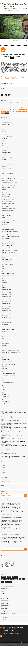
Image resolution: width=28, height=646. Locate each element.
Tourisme (4, 390)
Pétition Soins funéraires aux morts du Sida (10, 354)
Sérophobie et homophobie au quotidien (8, 596)
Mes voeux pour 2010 (6, 296)
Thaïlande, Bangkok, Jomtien (8, 382)
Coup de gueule (17, 76)
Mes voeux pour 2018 (6, 310)
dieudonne (22, 77)
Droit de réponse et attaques (8, 192)
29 (25, 111)
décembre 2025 (4, 477)
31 (6, 113)
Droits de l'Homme (6, 194)
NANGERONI (4, 435)
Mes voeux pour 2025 (6, 320)
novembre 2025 (4, 479)
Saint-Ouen (4, 368)
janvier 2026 (3, 475)
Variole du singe (5, 396)
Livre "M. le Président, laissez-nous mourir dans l (11, 231)
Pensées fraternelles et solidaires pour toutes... (11, 520)
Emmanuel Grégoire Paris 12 (8, 201)
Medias (3, 268)
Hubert (3, 213)
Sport (3, 380)
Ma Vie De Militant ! (13, 77)
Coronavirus (4, 166)
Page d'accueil (24, 40)
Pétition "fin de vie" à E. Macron (8, 347)
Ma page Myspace (4, 601)
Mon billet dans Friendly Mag (8, 329)
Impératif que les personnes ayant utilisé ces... (11, 528)
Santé (3, 369)
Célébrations (5, 148)
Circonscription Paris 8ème (7, 157)
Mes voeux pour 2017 (6, 308)
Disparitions (4, 189)
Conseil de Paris (5, 162)
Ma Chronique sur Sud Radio (8, 255)
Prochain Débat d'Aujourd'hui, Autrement (10, 364)
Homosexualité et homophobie (8, 212)
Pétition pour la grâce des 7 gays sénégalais (10, 350)
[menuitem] (17, 40)
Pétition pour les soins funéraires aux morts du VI (11, 352)
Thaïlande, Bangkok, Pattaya (8, 384)
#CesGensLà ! (5, 119)
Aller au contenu (4, 1)
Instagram (4, 217)
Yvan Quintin (4, 412)
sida (20, 579)
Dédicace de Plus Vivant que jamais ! (9, 182)
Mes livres (3, 593)
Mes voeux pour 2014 (6, 303)
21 (21, 109)
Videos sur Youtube (4, 605)
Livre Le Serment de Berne (7, 241)
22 (25, 109)
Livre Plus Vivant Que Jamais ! (8, 247)
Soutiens (4, 378)
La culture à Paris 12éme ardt (8, 220)
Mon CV (2, 591)
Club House (4, 159)
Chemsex (4, 150)
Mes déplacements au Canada (8, 273)
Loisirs (3, 248)
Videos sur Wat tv (4, 606)
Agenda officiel (4, 588)
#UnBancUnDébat (6, 124)
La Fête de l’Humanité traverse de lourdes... (11, 503)
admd (13, 576)
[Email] (9, 95)
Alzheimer (4, 131)
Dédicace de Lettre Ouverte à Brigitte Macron (11, 178)
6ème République (5, 126)
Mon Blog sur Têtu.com (5, 610)
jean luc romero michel (5, 579)
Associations (4, 138)
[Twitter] (6, 95)
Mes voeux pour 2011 (6, 298)
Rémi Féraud (5, 366)
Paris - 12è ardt (5, 338)
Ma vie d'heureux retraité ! (7, 259)
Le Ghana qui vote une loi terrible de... (17, 456)
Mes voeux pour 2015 (6, 305)
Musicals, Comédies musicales (8, 333)
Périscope (4, 345)
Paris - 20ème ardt (6, 340)
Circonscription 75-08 (6, 155)
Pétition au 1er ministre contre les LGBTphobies (11, 348)
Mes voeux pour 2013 (6, 301)
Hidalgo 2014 (5, 206)
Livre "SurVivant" (5, 238)
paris (9, 78)
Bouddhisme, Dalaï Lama (7, 147)
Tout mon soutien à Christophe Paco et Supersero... (12, 533)
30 (2, 113)
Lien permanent (5, 76)
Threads (4, 385)
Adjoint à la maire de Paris (7, 127)
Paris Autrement (5, 343)
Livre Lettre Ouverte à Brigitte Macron (9, 243)
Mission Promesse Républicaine (8, 327)
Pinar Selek (4, 355)
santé (23, 579)
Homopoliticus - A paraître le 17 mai (8, 613)
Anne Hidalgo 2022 (6, 134)
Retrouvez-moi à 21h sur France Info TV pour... (11, 541)
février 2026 (3, 474)
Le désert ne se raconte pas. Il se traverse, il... (11, 516)
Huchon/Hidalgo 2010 (6, 215)
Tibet (3, 387)
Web (3, 405)
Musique (4, 334)
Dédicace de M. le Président (7, 180)
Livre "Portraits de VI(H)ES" (7, 234)
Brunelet (3, 431)
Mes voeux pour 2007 (6, 290)
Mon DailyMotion (4, 600)
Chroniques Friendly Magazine (8, 154)
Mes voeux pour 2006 (6, 289)
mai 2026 (3, 469)
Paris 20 (4, 341)
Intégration (4, 219)
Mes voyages (5, 324)
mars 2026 (3, 472)
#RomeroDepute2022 (6, 122)
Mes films (4, 278)
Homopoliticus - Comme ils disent (9, 208)
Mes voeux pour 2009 (6, 294)
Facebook (4, 205)
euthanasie (3, 576)
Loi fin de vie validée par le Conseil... (15, 431)
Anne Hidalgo (5, 133)
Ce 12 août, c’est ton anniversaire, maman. (17, 423)
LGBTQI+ (8, 77)
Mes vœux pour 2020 (6, 326)
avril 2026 (3, 470)
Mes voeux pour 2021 (6, 313)
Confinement (5, 161)
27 (17, 111)
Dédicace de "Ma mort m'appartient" (9, 175)
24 (6, 111)
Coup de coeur (5, 169)
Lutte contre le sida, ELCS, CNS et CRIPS (10, 250)
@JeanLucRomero (4, 90)
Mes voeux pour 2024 (6, 319)
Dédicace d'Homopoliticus (7, 173)
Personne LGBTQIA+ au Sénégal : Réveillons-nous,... (13, 537)
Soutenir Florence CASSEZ (7, 376)
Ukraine (4, 394)
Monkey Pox (4, 331)
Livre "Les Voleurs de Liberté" (8, 229)
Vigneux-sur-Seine (6, 401)
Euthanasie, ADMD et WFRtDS (8, 203)
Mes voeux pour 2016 (6, 306)
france (2, 581)
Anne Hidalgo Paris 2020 (7, 136)
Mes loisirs (4, 284)
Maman (4, 266)
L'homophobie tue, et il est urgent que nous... (11, 507)
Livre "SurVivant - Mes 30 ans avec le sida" (10, 236)
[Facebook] (2, 95)
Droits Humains (5, 196)
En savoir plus (9, 644)
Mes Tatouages (5, 287)
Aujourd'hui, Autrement (7, 140)
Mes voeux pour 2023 (6, 317)
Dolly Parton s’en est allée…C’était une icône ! (11, 524)
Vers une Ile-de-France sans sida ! (9, 398)
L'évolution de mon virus (7, 254)
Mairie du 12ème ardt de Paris (8, 264)
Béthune (4, 143)
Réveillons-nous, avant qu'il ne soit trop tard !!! (12, 511)
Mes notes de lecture (6, 285)
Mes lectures (5, 280)
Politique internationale (7, 361)
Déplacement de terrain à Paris (8, 187)
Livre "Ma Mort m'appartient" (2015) (9, 233)
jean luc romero (8, 581)
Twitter (3, 392)
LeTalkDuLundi (5, 224)
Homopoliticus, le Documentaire (8, 210)
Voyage (3, 403)
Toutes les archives (5, 481)
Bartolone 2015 (5, 141)
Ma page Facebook (4, 603)
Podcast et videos (5, 357)
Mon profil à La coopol (5, 611)
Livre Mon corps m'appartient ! (8, 245)
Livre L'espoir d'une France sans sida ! (9, 240)
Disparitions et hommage (7, 190)
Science (3, 371)
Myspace (4, 336)
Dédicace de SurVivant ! (7, 184)
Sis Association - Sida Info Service (8, 375)
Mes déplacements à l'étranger (8, 271)
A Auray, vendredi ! (16, 40)
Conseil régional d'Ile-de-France (8, 164)
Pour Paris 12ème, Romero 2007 (8, 362)
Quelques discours (4, 598)
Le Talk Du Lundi (5, 222)
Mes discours (5, 276)
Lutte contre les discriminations (8, 252)
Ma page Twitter (4, 608)
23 (2, 111)
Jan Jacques (3, 423)
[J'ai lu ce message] (26, 642)
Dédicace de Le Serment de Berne (9, 176)
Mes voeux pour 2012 (6, 299)
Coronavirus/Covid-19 (6, 168)
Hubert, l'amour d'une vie (6, 594)
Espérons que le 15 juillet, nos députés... (17, 441)
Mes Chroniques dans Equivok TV (9, 269)
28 (21, 111)
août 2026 (3, 464)
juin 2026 (3, 467)
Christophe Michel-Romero (7, 152)
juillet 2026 (3, 465)
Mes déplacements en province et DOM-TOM (11, 275)
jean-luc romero (15, 579)
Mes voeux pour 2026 (6, 322)
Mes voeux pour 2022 (6, 315)
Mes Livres (4, 282)
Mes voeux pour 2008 (6, 292)
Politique (9, 576)
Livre (3, 227)
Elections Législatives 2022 (7, 198)
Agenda (4, 129)
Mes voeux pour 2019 (6, 312)
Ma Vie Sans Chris (5, 262)
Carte (2, 485)
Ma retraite (4, 257)
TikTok (3, 389)
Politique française (6, 359)
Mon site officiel (4, 589)
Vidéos (3, 399)
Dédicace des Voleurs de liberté (8, 185)
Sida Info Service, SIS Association (8, 373)
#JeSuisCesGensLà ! (6, 120)
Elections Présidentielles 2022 (8, 199)
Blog (3, 145)
